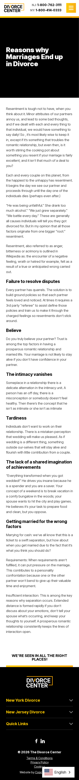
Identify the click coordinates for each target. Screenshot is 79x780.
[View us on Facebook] (36, 741)
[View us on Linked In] (43, 741)
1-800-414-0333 (48, 10)
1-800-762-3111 (49, 5)
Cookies (39, 766)
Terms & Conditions (39, 758)
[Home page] (14, 7)
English (60, 772)
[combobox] (58, 772)
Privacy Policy (40, 762)
